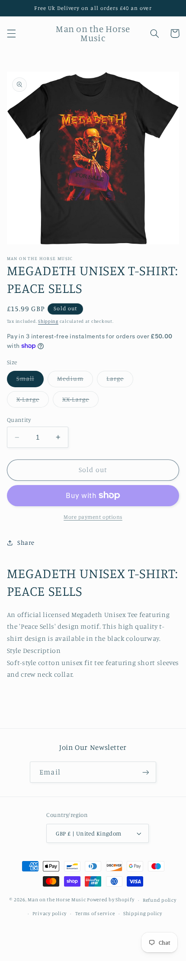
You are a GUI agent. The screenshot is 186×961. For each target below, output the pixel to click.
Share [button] (26, 542)
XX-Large (80, 401)
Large (119, 380)
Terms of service (95, 913)
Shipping (48, 321)
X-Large (32, 401)
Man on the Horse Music (57, 900)
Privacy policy (49, 913)
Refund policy (159, 900)
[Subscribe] (145, 772)
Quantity (19, 419)
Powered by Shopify (110, 900)
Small (30, 380)
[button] (11, 33)
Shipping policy (142, 913)
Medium (75, 380)
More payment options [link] (93, 517)
